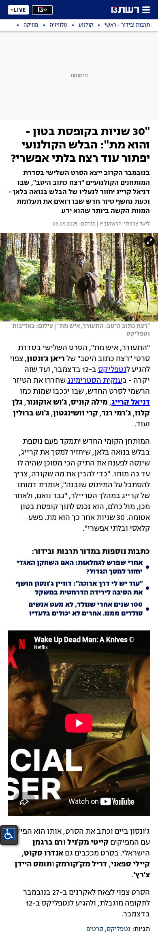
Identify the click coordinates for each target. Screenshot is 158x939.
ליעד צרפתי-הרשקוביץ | (123, 224)
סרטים (94, 929)
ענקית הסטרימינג (94, 381)
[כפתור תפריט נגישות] (9, 834)
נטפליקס (112, 370)
